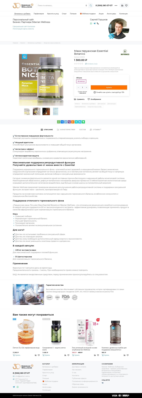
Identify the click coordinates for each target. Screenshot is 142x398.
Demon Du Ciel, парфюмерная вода (26, 348)
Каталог (77, 103)
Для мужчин (102, 103)
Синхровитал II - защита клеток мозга (54, 349)
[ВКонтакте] (62, 121)
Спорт (44, 375)
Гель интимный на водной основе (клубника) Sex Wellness (84, 349)
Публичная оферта (79, 378)
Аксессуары (46, 387)
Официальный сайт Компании (24, 26)
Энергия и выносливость (95, 106)
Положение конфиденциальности (85, 381)
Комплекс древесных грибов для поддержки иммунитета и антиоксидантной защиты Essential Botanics (115, 349)
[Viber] (69, 121)
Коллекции (46, 390)
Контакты (75, 375)
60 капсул (81, 81)
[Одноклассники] (72, 121)
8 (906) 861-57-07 (104, 5)
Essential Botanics (80, 106)
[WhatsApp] (58, 121)
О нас (74, 373)
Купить (109, 87)
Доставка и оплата (79, 367)
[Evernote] (83, 121)
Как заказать (76, 370)
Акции (44, 384)
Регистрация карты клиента (23, 29)
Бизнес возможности (80, 387)
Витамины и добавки (89, 103)
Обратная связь (78, 384)
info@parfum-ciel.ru (22, 376)
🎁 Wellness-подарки (50, 381)
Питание (45, 378)
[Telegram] (65, 121)
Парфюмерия (47, 370)
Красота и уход (48, 373)
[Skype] (79, 121)
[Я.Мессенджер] (76, 121)
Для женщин (111, 103)
